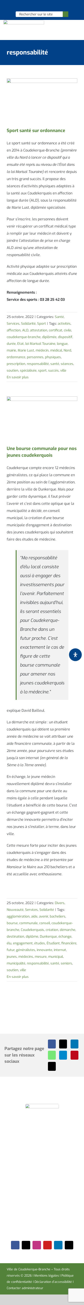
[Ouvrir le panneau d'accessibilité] (75, 654)
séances (67, 364)
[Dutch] (30, 6)
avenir (43, 916)
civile (67, 330)
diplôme (32, 936)
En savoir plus (18, 377)
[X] (63, 1044)
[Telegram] (63, 1055)
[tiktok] (69, 1245)
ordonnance (16, 357)
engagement (23, 943)
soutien (12, 370)
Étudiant (53, 943)
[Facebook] (52, 1044)
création (52, 930)
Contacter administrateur (25, 1288)
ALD (25, 330)
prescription (16, 364)
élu (9, 943)
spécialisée (28, 370)
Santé (59, 317)
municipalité (16, 963)
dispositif (65, 337)
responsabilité (38, 364)
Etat (20, 343)
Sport (41, 323)
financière (68, 943)
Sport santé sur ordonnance (36, 131)
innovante (44, 950)
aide (34, 916)
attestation (38, 330)
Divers (60, 903)
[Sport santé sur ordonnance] (42, 100)
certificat (55, 330)
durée (11, 343)
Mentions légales (46, 1275)
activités (64, 323)
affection (14, 330)
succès (53, 370)
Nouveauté (15, 909)
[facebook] (15, 1245)
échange (64, 936)
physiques (53, 357)
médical (56, 350)
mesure (41, 956)
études (39, 943)
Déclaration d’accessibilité (53, 1282)
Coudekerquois (32, 930)
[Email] (52, 1066)
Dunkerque (48, 936)
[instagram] (36, 1245)
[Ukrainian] (47, 6)
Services (13, 323)
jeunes (12, 956)
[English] (36, 6)
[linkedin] (58, 1245)
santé (54, 364)
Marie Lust (26, 350)
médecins (25, 956)
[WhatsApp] (52, 1055)
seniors (66, 963)
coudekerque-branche (24, 337)
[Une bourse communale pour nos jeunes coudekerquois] (42, 418)
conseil (44, 923)
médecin (42, 350)
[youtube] (47, 1245)
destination (15, 936)
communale (28, 923)
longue (62, 343)
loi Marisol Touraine (40, 343)
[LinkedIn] (74, 1044)
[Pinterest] (74, 1055)
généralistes (25, 950)
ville (63, 370)
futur (11, 950)
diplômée (49, 337)
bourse (12, 923)
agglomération (18, 916)
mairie (11, 350)
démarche (67, 930)
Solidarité (28, 323)
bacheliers (57, 916)
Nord (67, 350)
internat (60, 950)
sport (42, 370)
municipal (55, 956)
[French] (42, 6)
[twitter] (26, 1245)
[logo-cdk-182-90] (23, 21)
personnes (35, 357)
